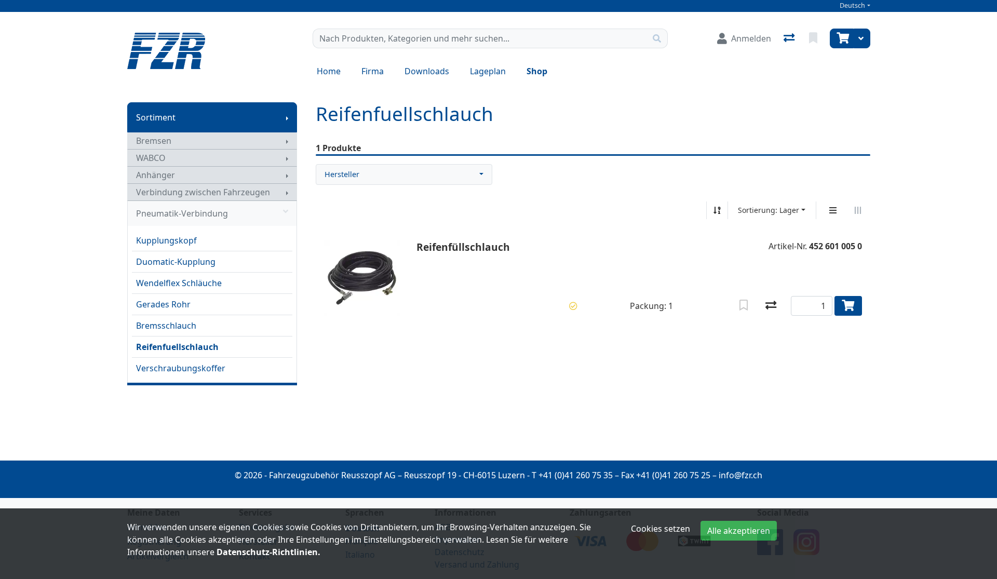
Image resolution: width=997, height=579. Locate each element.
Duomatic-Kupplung (175, 261)
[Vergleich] (790, 38)
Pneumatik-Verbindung (182, 213)
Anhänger (155, 175)
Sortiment (156, 117)
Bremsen (153, 140)
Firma (372, 71)
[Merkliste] (814, 38)
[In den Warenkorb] (848, 306)
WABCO (151, 158)
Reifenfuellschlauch (177, 347)
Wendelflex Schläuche (179, 283)
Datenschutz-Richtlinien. (268, 552)
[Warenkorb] (842, 38)
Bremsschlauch (166, 325)
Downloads (427, 71)
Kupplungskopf (166, 240)
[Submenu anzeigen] (287, 117)
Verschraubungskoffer (180, 368)
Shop (537, 71)
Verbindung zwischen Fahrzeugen (203, 192)
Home (329, 71)
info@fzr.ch (740, 475)
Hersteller (342, 174)
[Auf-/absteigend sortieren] (717, 210)
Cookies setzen (660, 528)
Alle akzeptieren (738, 530)
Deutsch (852, 5)
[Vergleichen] (771, 306)
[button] (573, 306)
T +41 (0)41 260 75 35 (572, 475)
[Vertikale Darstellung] (832, 210)
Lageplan (488, 71)
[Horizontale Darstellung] (857, 210)
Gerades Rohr (163, 304)
